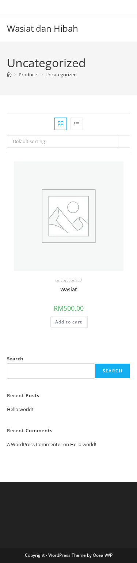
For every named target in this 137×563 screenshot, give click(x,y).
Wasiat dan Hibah (42, 28)
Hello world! (20, 409)
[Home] (9, 74)
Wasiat (68, 289)
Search (15, 358)
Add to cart (68, 322)
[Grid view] (60, 124)
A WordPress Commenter (34, 444)
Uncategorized (61, 74)
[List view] (77, 124)
